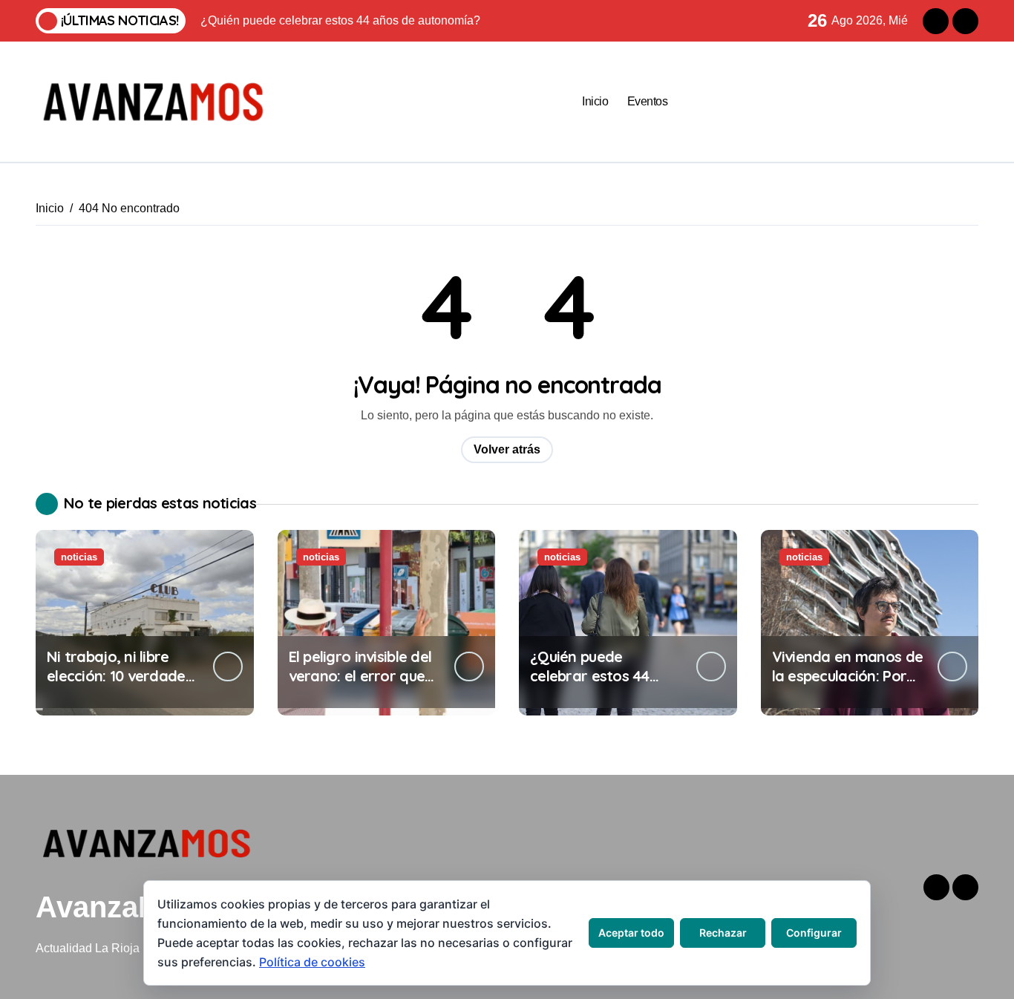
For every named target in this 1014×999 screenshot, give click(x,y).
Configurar (814, 932)
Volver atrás (507, 449)
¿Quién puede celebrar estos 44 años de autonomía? (600, 675)
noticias (79, 557)
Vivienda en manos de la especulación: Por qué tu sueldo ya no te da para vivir (847, 685)
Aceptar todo (631, 932)
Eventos (647, 101)
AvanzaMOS (121, 907)
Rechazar (723, 932)
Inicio (595, 101)
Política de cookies (312, 961)
